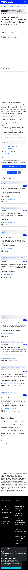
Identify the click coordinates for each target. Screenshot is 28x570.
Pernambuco (18, 527)
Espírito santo (18, 513)
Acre (16, 504)
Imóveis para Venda (6, 512)
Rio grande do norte (20, 531)
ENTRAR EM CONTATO (14, 167)
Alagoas (20, 504)
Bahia (16, 508)
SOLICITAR (5, 153)
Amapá (17, 506)
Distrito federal (19, 511)
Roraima (23, 536)
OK (11, 567)
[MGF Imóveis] (7, 2)
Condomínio (4, 27)
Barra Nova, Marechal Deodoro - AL (10, 427)
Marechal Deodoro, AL (10, 24)
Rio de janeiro (18, 529)
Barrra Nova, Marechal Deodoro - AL (11, 438)
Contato (3, 504)
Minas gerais (18, 522)
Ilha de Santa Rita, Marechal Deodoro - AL (12, 430)
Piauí (23, 527)
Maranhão (21, 515)
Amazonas (22, 506)
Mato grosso (18, 518)
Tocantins (17, 543)
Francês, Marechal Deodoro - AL (9, 444)
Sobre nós (4, 506)
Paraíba (17, 524)
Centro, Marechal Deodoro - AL (9, 441)
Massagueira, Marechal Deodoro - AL (11, 425)
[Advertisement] (14, 52)
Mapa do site (4, 523)
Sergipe (17, 541)
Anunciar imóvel (5, 521)
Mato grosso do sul (20, 520)
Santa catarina (19, 538)
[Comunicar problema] (19, 172)
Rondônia (17, 536)
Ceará (20, 508)
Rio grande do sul (19, 534)
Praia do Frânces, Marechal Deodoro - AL (12, 422)
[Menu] (25, 2)
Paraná (21, 524)
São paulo (22, 541)
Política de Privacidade (9, 561)
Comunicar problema (12, 492)
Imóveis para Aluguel (7, 515)
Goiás (16, 515)
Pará (23, 522)
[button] (3, 13)
